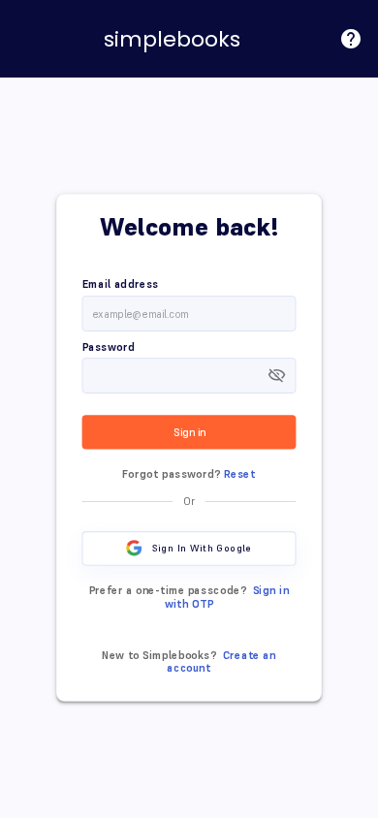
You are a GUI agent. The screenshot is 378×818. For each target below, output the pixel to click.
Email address (120, 285)
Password (108, 347)
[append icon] (277, 374)
